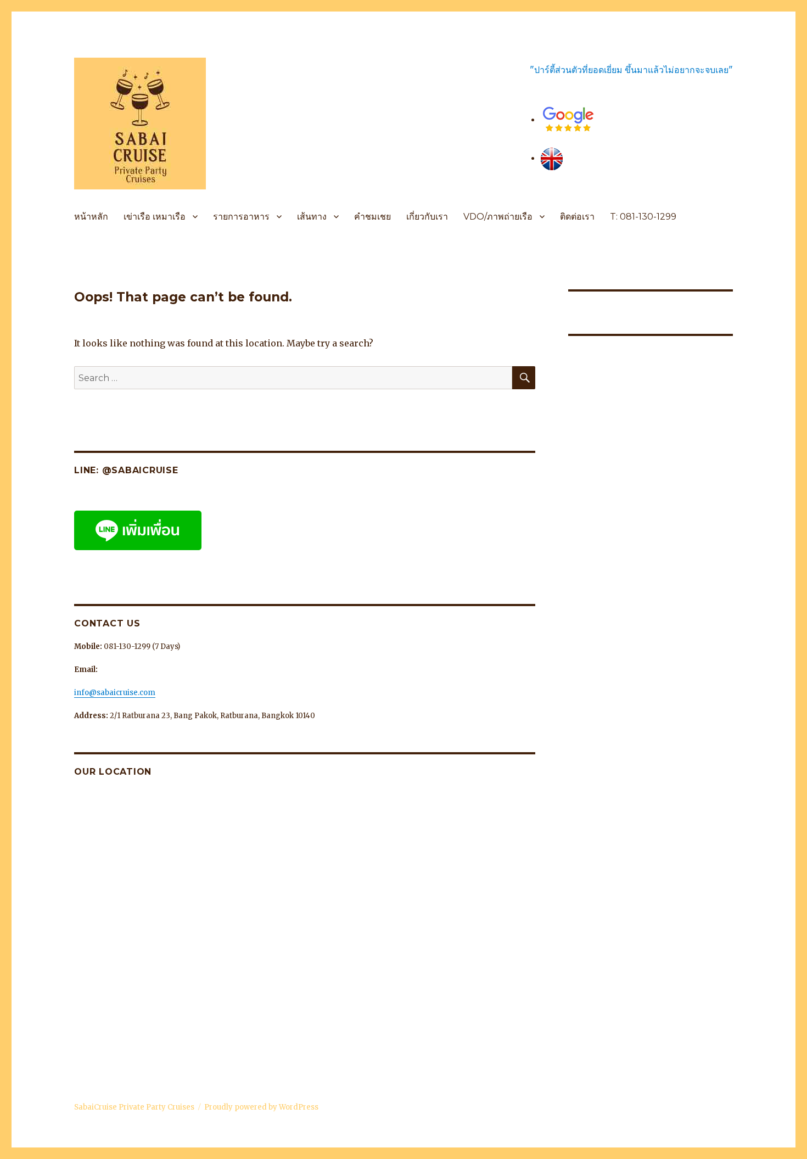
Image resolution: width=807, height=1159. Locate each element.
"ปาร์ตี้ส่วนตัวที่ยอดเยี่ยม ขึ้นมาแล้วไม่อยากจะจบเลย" (631, 69)
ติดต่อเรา (577, 216)
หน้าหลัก (91, 216)
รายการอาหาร (241, 216)
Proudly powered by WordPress (261, 1107)
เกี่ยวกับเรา (427, 216)
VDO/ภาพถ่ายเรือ (498, 216)
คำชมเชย (372, 216)
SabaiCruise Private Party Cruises (134, 1107)
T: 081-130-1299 (643, 216)
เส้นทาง (312, 216)
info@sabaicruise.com (114, 692)
